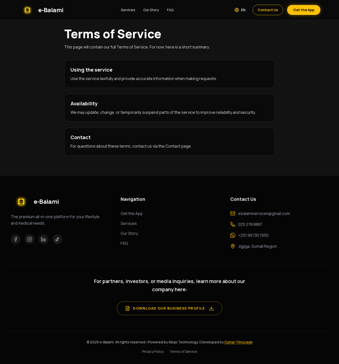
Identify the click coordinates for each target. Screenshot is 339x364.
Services (128, 9)
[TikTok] (57, 239)
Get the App (303, 9)
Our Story (151, 9)
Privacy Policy (153, 351)
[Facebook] (16, 239)
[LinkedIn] (43, 239)
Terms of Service (183, 351)
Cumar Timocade (238, 342)
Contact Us (268, 9)
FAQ (170, 9)
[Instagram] (29, 239)
